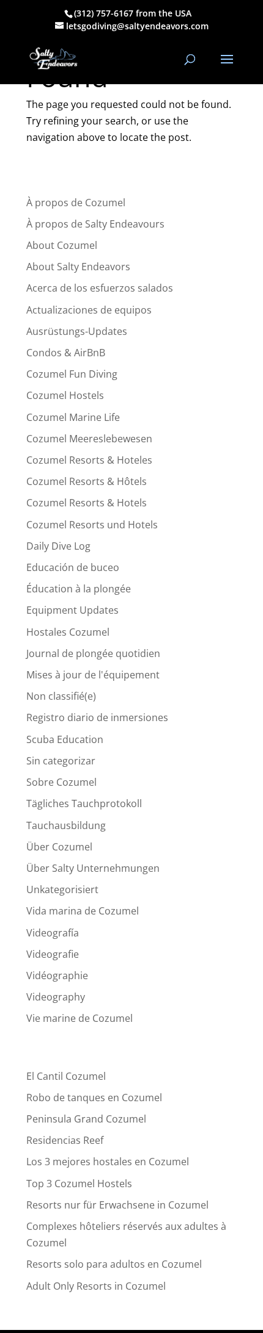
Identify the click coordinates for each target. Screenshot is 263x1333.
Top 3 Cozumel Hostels (79, 1183)
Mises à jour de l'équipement (93, 674)
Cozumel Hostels (65, 395)
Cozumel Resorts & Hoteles (89, 460)
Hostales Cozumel (67, 632)
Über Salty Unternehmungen (93, 868)
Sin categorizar (60, 760)
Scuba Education (64, 739)
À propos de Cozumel (75, 202)
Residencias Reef (64, 1140)
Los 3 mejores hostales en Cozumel (107, 1161)
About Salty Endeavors (78, 266)
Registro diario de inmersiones (97, 717)
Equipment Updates (72, 610)
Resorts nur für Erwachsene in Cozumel (117, 1205)
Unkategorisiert (62, 889)
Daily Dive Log (58, 546)
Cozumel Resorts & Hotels (86, 502)
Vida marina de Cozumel (82, 911)
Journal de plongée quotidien (93, 653)
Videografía (52, 933)
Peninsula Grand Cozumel (86, 1119)
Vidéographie (57, 975)
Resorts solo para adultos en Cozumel (114, 1264)
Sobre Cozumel (61, 782)
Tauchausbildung (66, 825)
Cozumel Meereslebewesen (89, 438)
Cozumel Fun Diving (71, 374)
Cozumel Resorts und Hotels (92, 524)
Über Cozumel (59, 846)
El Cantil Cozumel (66, 1076)
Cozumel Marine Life (73, 417)
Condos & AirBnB (65, 352)
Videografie (52, 954)
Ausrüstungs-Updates (76, 331)
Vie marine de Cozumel (79, 1018)
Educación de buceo (72, 567)
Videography (55, 997)
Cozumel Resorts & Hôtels (86, 481)
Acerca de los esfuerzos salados (99, 288)
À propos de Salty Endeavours (95, 224)
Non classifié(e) (61, 696)
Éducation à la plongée (78, 588)
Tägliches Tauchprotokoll (84, 803)
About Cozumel (61, 245)
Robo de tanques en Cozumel (94, 1097)
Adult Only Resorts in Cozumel (96, 1286)
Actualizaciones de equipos (89, 310)
